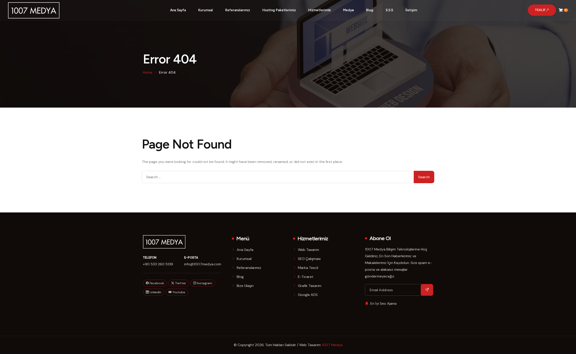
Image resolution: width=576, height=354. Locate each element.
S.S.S (389, 10)
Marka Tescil (308, 267)
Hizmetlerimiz (319, 10)
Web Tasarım (308, 249)
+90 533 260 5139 (158, 264)
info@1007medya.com (202, 264)
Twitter (180, 283)
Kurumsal (205, 10)
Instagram (204, 283)
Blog (369, 10)
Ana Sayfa (178, 10)
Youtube (178, 292)
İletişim (411, 10)
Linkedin (155, 292)
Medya (348, 10)
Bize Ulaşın (245, 285)
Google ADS (308, 294)
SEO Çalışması (309, 258)
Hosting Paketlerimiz (279, 10)
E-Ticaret (305, 276)
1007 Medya (332, 345)
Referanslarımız (237, 10)
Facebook (156, 283)
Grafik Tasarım (309, 285)
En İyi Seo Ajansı (383, 303)
